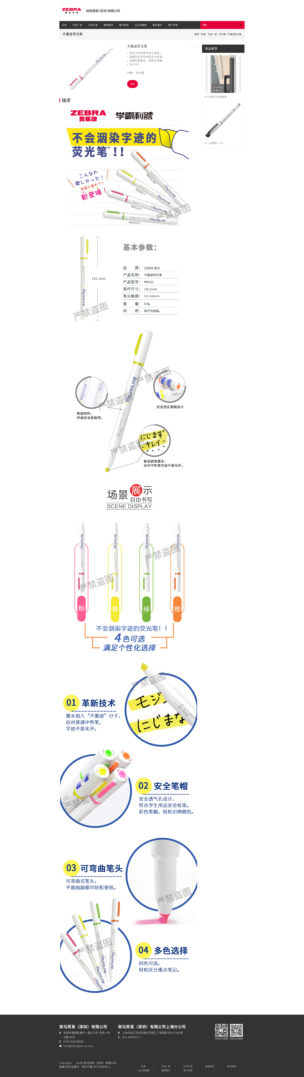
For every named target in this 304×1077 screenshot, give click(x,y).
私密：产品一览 (209, 34)
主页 (64, 25)
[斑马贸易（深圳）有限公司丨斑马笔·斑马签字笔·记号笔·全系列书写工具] (90, 10)
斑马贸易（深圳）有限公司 (100, 1063)
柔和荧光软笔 (195, 48)
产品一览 (77, 25)
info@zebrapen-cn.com (78, 1046)
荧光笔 (222, 34)
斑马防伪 (124, 25)
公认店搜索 (141, 25)
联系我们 (157, 25)
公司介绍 (93, 25)
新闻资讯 (108, 25)
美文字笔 (191, 48)
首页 (197, 34)
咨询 (132, 84)
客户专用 (173, 25)
